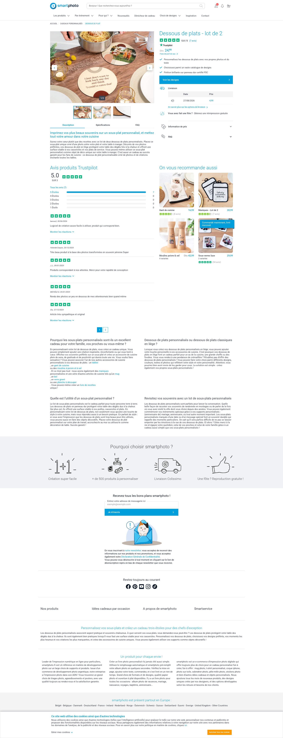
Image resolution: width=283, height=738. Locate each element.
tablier (95, 362)
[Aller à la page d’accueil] (64, 6)
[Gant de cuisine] (176, 190)
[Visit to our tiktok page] (155, 586)
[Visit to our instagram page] (148, 586)
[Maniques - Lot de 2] (215, 190)
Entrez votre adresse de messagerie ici (126, 501)
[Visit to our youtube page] (141, 586)
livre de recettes (88, 385)
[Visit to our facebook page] (128, 586)
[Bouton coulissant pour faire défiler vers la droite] (149, 67)
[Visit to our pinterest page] (135, 586)
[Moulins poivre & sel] (176, 235)
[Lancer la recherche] (201, 6)
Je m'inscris (114, 512)
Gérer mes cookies (60, 732)
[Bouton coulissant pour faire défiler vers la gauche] (54, 67)
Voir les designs (171, 80)
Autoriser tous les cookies (219, 732)
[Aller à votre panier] (229, 5)
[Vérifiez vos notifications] (222, 5)
